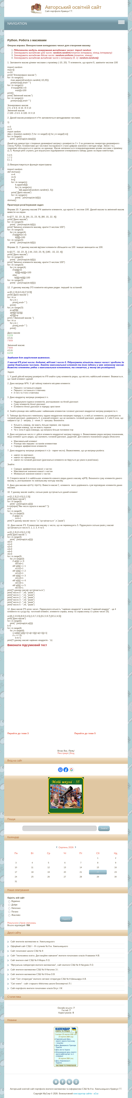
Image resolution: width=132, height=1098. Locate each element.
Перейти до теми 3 (18, 733)
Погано (14, 911)
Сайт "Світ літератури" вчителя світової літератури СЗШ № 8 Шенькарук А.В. (49, 979)
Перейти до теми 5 (85, 733)
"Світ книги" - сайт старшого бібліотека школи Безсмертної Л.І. (41, 983)
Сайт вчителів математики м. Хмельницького (33, 941)
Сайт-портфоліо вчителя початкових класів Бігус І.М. (37, 988)
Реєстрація (63, 753)
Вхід (72, 753)
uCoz (96, 1093)
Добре (14, 905)
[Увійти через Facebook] (65, 769)
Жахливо (15, 915)
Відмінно (15, 901)
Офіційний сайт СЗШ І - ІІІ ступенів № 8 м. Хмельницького (39, 946)
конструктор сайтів (82, 1093)
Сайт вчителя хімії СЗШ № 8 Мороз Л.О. (30, 960)
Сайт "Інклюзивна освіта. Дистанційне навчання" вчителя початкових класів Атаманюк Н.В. (55, 955)
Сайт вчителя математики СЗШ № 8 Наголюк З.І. (35, 969)
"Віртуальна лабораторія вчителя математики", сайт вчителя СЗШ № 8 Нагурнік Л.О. (52, 965)
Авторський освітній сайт (73, 7)
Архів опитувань (28, 923)
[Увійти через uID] (60, 769)
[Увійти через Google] (71, 769)
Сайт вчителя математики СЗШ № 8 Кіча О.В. (33, 974)
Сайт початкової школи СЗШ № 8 (27, 951)
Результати (12, 923)
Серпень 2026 (66, 847)
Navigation (17, 23)
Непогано (15, 908)
